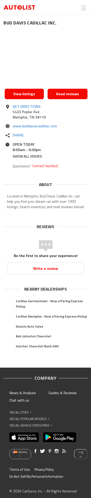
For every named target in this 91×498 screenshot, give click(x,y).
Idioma (22, 452)
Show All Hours (27, 156)
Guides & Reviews (63, 393)
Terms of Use (19, 469)
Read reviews (67, 94)
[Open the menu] (84, 8)
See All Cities (20, 412)
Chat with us (19, 400)
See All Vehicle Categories (30, 425)
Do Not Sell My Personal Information (36, 476)
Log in (80, 454)
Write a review (45, 268)
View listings (24, 94)
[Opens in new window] (46, 58)
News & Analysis (22, 393)
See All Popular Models (29, 418)
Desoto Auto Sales (29, 326)
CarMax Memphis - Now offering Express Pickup (51, 316)
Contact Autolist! (45, 166)
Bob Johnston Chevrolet (33, 336)
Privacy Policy (44, 469)
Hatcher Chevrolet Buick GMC (37, 346)
